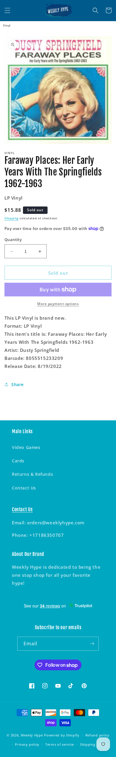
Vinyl (7, 25)
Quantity (13, 239)
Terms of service (59, 744)
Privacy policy (27, 744)
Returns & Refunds (32, 474)
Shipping (11, 218)
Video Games (26, 447)
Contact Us (24, 488)
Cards (18, 461)
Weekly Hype (32, 735)
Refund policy (97, 735)
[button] (7, 10)
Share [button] (17, 384)
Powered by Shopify (61, 735)
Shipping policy (93, 744)
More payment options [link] (58, 303)
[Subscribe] (91, 644)
